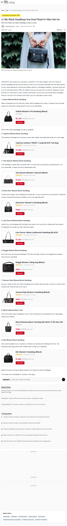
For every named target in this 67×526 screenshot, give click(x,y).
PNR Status (14, 516)
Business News (33, 516)
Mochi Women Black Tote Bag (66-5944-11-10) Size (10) (39, 322)
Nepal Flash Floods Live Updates (12, 519)
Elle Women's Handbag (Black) (29, 352)
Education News (23, 516)
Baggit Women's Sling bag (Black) (30, 262)
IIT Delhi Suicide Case (28, 519)
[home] (9, 2)
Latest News (6, 516)
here (33, 374)
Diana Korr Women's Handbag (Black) (32, 203)
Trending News (6, 413)
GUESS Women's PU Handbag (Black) (31, 111)
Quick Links (7, 513)
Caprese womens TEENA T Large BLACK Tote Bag (37, 143)
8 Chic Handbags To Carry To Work (21, 129)
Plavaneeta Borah (10, 26)
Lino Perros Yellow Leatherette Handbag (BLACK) (37, 232)
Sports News (41, 516)
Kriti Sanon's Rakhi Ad (41, 519)
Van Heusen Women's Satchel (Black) (32, 173)
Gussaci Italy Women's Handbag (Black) (33, 292)
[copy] (65, 30)
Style (17, 26)
